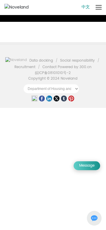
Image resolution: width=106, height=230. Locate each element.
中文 (86, 7)
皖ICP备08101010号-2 (53, 73)
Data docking (41, 60)
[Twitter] (56, 99)
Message (87, 165)
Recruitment (24, 67)
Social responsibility (77, 60)
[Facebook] (42, 99)
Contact (49, 67)
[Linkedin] (49, 99)
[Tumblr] (64, 99)
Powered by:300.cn (75, 67)
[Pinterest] (71, 99)
